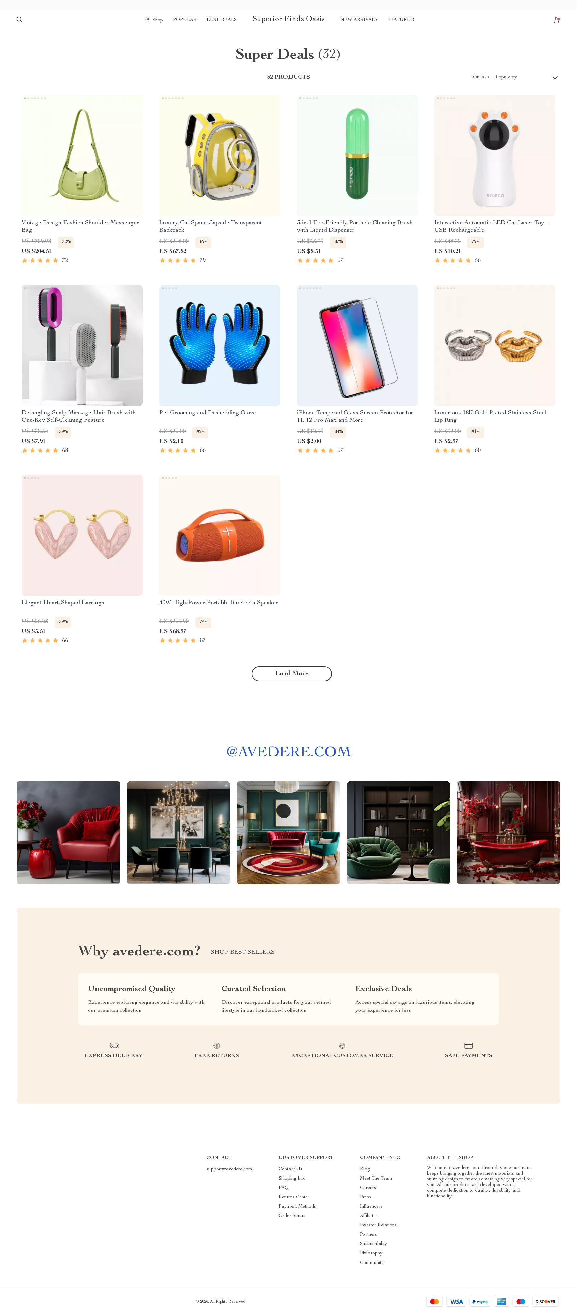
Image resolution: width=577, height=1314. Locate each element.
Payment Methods (297, 1206)
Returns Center (294, 1197)
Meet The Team (376, 1178)
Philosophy (371, 1253)
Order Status (292, 1216)
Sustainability (373, 1244)
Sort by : (480, 77)
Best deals (222, 20)
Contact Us (290, 1169)
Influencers (371, 1206)
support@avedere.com (229, 1169)
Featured (400, 20)
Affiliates (369, 1216)
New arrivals (358, 20)
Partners (368, 1234)
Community (372, 1263)
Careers (368, 1188)
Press (365, 1197)
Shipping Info (292, 1178)
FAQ (284, 1188)
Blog (365, 1169)
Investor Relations (378, 1225)
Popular (185, 20)
